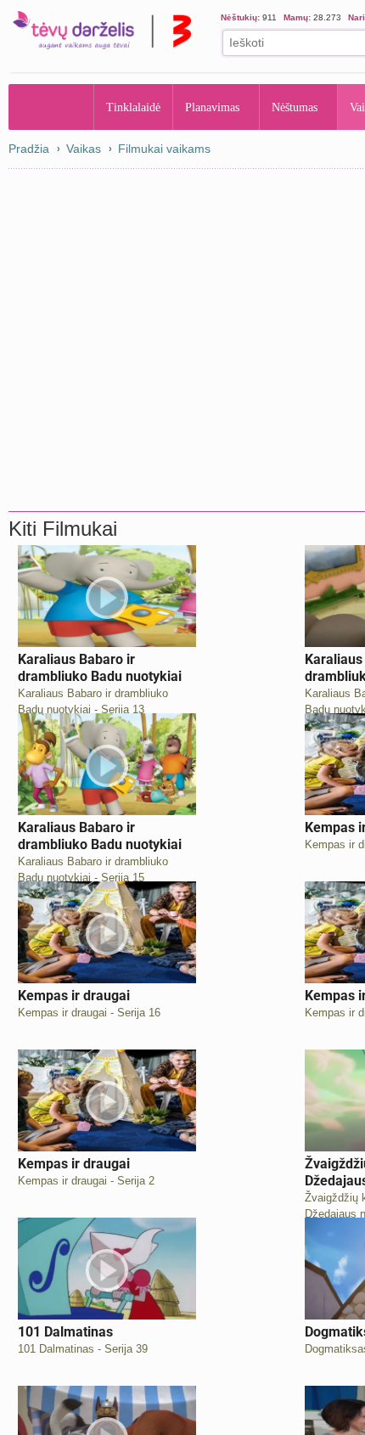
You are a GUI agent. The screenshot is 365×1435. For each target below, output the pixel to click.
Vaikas (83, 148)
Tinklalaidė (134, 107)
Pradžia (51, 107)
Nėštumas (308, 107)
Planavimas (218, 107)
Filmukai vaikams (164, 148)
